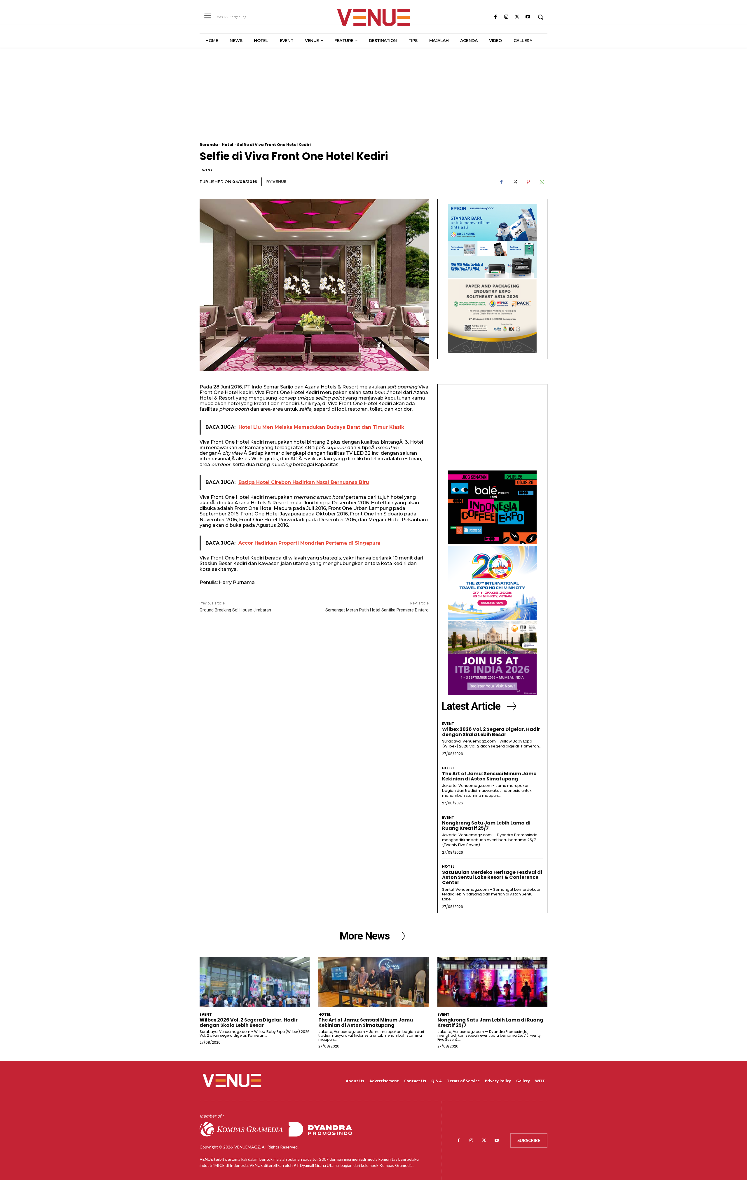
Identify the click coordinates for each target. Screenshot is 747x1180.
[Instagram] (506, 17)
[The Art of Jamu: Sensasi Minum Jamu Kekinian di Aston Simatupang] (373, 982)
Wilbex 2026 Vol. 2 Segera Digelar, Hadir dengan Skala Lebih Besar (491, 732)
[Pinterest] (528, 182)
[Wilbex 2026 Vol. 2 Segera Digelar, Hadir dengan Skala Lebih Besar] (255, 982)
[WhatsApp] (541, 182)
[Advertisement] (373, 101)
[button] (540, 17)
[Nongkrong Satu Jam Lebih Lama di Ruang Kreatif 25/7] (492, 982)
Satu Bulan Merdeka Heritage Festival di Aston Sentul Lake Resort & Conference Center (492, 877)
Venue (280, 181)
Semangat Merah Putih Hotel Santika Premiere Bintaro (377, 610)
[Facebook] (495, 17)
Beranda (209, 144)
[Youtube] (528, 17)
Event (448, 724)
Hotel (227, 144)
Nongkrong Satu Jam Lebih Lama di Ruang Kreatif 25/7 (486, 826)
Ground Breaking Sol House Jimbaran (235, 610)
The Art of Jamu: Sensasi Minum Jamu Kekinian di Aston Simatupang (489, 776)
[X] (517, 17)
